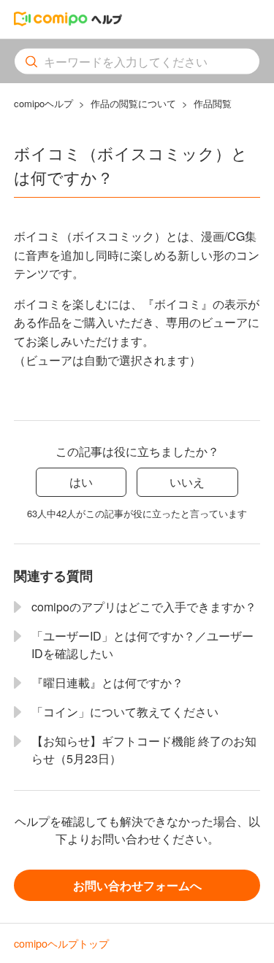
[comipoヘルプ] (68, 21)
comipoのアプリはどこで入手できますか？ (143, 606)
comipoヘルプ (43, 103)
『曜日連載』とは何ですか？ (107, 682)
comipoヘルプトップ (61, 943)
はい (81, 481)
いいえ (187, 481)
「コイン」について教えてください (124, 711)
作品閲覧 (213, 103)
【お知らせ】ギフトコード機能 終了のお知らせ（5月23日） (143, 749)
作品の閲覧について (133, 103)
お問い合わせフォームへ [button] (137, 885)
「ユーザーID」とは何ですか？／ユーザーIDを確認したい (142, 644)
